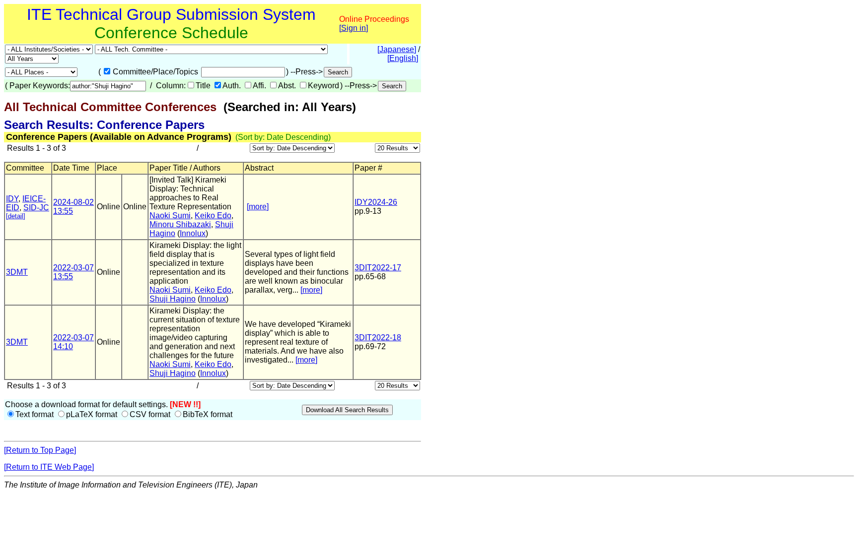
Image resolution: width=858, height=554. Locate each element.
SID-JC (36, 207)
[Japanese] (396, 49)
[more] (258, 206)
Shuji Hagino (172, 299)
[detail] (15, 216)
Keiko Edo (213, 215)
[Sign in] (353, 28)
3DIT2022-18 (378, 337)
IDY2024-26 (376, 202)
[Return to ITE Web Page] (49, 467)
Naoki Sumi (170, 215)
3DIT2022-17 (378, 267)
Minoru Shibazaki (180, 224)
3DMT (17, 272)
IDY (12, 198)
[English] (402, 58)
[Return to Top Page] (40, 450)
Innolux (193, 233)
